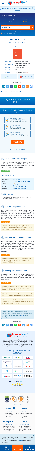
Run (32, 27)
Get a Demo (17, 449)
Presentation (29, 449)
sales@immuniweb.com (17, 404)
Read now (17, 10)
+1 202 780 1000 (9, 424)
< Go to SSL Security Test (8, 16)
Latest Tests (12, 33)
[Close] (32, 7)
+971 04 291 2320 (24, 424)
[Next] (34, 9)
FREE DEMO (17, 142)
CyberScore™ (5, 449)
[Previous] (0, 9)
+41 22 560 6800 (9, 411)
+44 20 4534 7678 (24, 411)
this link (21, 440)
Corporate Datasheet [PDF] (17, 150)
